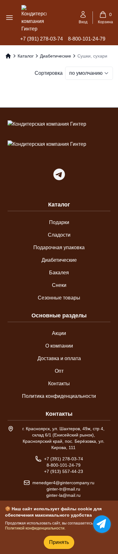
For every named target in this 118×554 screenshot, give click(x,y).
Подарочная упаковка (59, 247)
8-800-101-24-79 (86, 38)
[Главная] (8, 56)
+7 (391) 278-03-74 (41, 38)
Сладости (59, 235)
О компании (59, 345)
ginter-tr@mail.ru (63, 488)
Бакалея (59, 272)
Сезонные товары (59, 297)
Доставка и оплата (59, 358)
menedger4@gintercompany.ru (63, 482)
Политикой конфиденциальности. (35, 528)
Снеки (59, 285)
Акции (59, 333)
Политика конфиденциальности (59, 396)
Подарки (59, 222)
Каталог (26, 55)
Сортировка (49, 73)
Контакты (59, 383)
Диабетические (55, 55)
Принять (59, 542)
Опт (59, 371)
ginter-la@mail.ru (63, 495)
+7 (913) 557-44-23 (63, 471)
